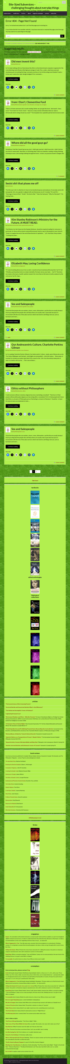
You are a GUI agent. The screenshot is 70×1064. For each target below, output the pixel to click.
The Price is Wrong (11, 1021)
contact (47, 13)
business (20, 391)
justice (29, 225)
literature (32, 104)
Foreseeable (9, 959)
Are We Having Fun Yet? (12, 1032)
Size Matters (9, 1026)
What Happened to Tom (12, 943)
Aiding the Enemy (10, 949)
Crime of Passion (10, 1005)
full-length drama (20, 986)
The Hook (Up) (10, 1010)
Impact (7, 936)
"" (18, 704)
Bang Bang (8, 954)
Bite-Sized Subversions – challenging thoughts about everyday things (34, 6)
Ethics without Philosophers (27, 388)
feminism (20, 104)
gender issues (26, 104)
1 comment (61, 176)
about (29, 13)
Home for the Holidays (12, 1035)
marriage (37, 104)
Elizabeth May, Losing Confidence (30, 263)
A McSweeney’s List (35, 818)
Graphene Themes (16, 1062)
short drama (30, 986)
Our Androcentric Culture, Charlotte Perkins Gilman (37, 346)
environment (15, 225)
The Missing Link (10, 1013)
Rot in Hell (9, 1051)
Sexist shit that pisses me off (22, 183)
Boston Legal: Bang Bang (12, 999)
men (19, 64)
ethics (20, 225)
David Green (10, 186)
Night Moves (9, 1008)
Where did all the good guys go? (29, 142)
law (32, 225)
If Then (7, 1029)
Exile (7, 973)
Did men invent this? (23, 61)
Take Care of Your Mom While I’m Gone (17, 1024)
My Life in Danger (10, 1002)
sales (9, 337)
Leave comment (60, 95)
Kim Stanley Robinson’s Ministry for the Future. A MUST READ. (34, 221)
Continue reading (13, 79)
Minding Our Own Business (13, 1045)
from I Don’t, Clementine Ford (28, 102)
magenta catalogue (38, 13)
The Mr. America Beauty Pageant (15, 1042)
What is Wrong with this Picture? (15, 1037)
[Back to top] (66, 1060)
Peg (28, 970)
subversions (7, 13)
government (25, 225)
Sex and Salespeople (22, 303)
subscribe (53, 13)
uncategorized (21, 145)
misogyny (44, 104)
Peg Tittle (15, 64)
